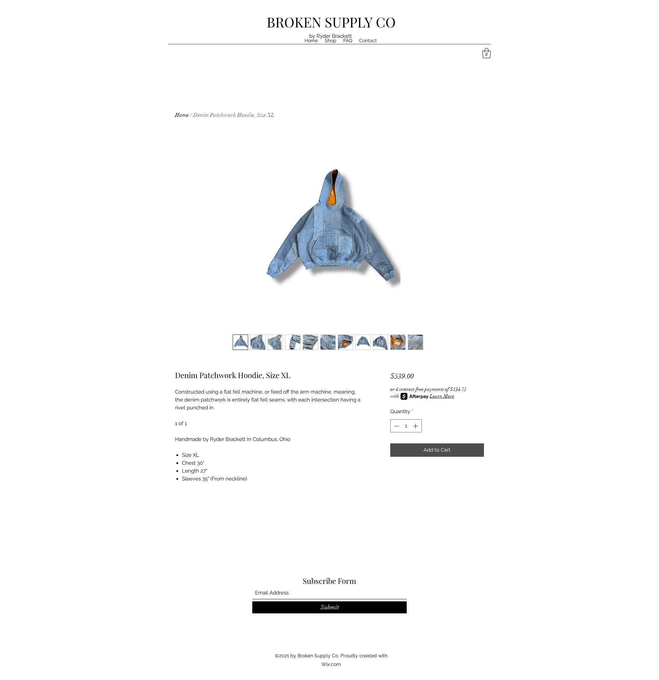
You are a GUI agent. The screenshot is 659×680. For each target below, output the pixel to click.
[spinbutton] (406, 426)
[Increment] (416, 426)
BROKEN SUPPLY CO (331, 22)
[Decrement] (396, 426)
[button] (486, 53)
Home (182, 115)
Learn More (442, 396)
